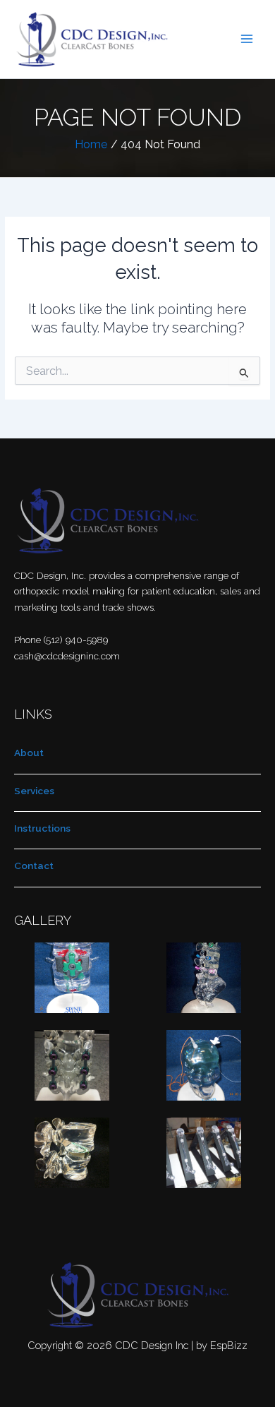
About (29, 752)
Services (34, 790)
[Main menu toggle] (247, 39)
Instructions (42, 828)
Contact (34, 865)
